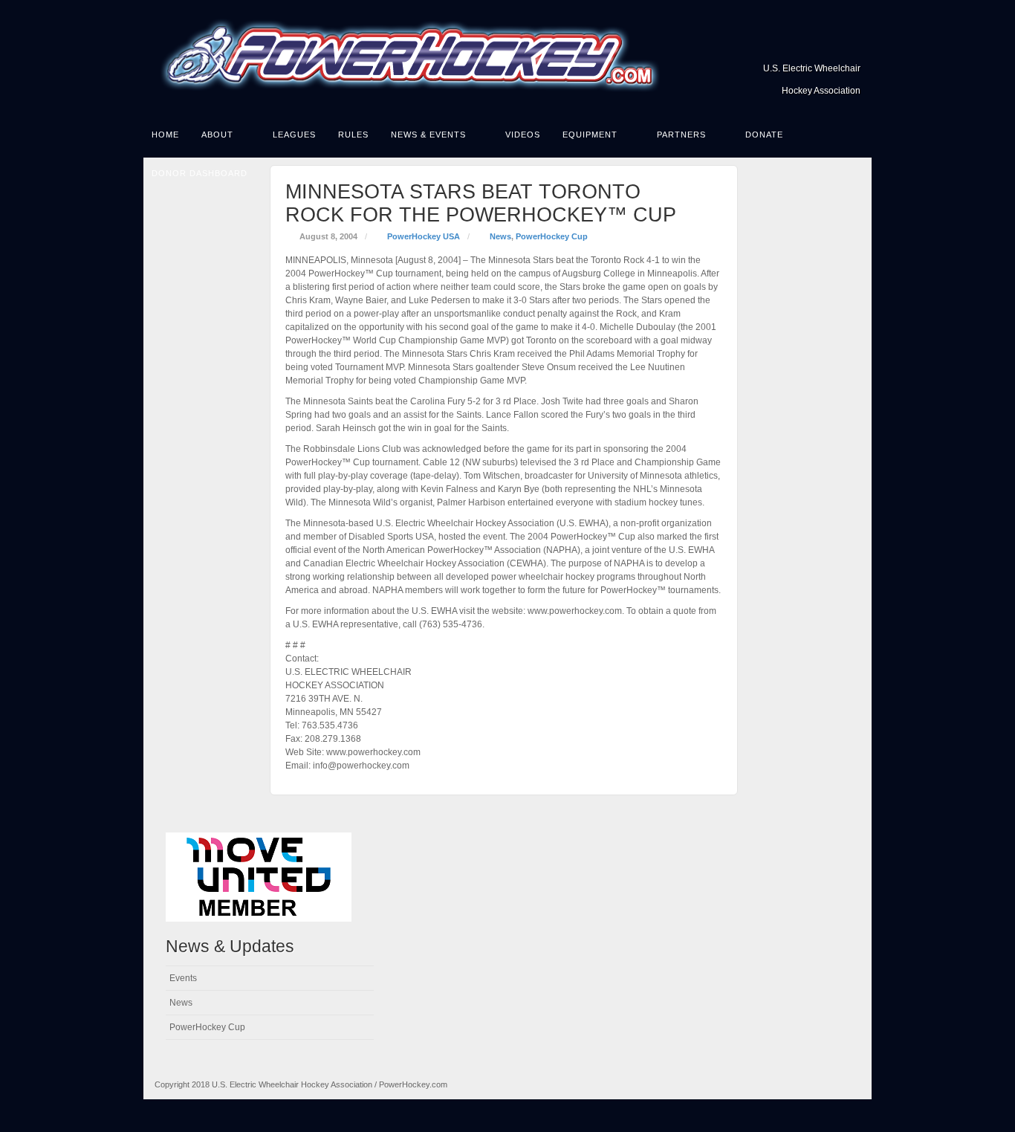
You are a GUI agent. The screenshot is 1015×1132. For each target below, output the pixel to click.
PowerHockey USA (423, 236)
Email (850, 47)
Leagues (294, 134)
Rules (353, 134)
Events (183, 978)
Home (165, 134)
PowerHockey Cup (552, 236)
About (217, 134)
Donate (764, 134)
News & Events (428, 134)
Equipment (589, 134)
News (500, 236)
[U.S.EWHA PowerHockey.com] (507, 56)
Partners (681, 134)
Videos (522, 134)
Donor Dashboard (199, 173)
